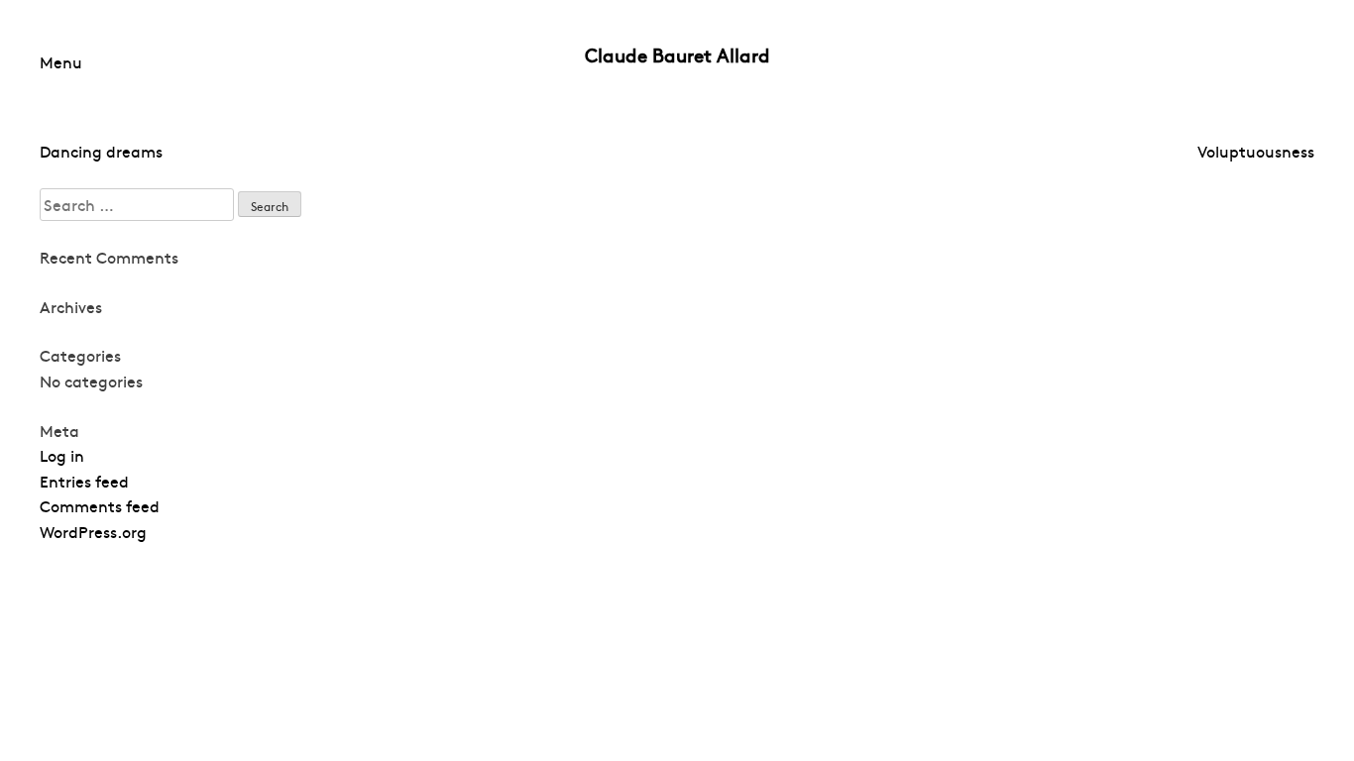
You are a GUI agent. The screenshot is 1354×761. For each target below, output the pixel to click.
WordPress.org (93, 531)
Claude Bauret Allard (677, 54)
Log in (62, 455)
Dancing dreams (101, 151)
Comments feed (100, 505)
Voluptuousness (1255, 151)
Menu (61, 61)
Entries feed (84, 480)
